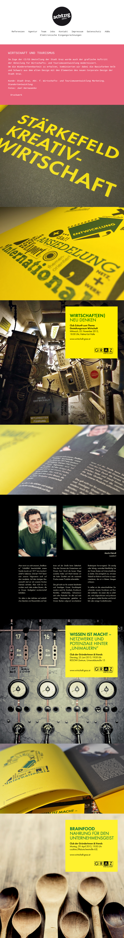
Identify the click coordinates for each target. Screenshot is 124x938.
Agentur (32, 31)
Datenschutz (94, 31)
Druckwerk (16, 95)
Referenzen (18, 31)
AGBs (107, 31)
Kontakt (63, 31)
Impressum (77, 31)
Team (43, 31)
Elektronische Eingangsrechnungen (60, 35)
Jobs (52, 31)
